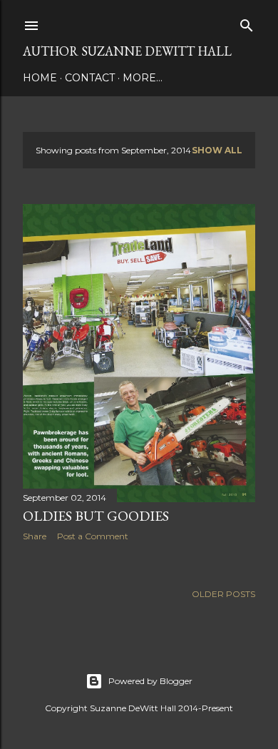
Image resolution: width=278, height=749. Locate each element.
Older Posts (223, 593)
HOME (40, 77)
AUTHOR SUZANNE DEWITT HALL (127, 51)
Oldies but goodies (96, 515)
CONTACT (90, 77)
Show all (217, 150)
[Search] (246, 22)
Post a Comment (92, 536)
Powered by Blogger (150, 681)
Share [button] (34, 536)
